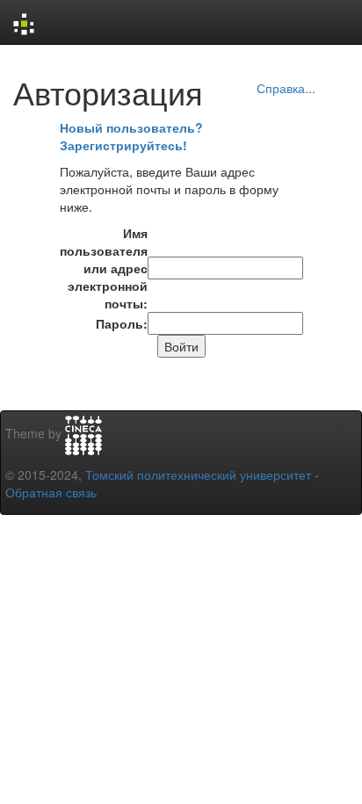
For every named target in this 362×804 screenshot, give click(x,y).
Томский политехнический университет (198, 474)
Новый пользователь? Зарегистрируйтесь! (131, 136)
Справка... (286, 88)
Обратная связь (51, 492)
